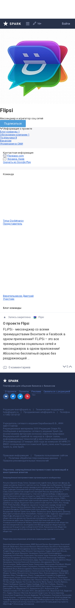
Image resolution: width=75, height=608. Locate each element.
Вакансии (5, 140)
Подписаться (13, 123)
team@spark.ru (23, 409)
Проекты (24, 391)
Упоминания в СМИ (11, 143)
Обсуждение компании (14, 134)
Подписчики (8, 137)
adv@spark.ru (47, 412)
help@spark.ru (11, 412)
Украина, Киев (15, 158)
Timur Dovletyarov (13, 222)
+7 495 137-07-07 (11, 414)
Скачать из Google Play (17, 162)
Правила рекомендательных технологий (26, 460)
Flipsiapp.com (15, 155)
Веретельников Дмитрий (18, 297)
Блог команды (10, 131)
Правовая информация (16, 455)
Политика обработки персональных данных (33, 458)
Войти (66, 23)
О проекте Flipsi (16, 323)
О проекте (10, 391)
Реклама (36, 391)
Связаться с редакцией (57, 391)
